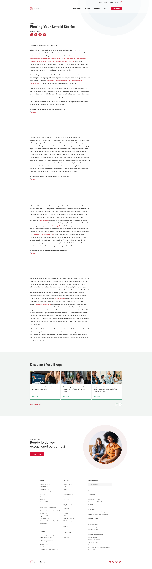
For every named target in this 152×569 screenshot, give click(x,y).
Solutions (87, 8)
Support (106, 2)
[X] (31, 34)
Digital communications (94, 532)
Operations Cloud (44, 518)
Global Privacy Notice (94, 499)
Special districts (44, 486)
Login (116, 2)
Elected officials (44, 502)
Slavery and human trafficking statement (99, 512)
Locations (66, 537)
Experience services (68, 518)
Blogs (64, 486)
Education (42, 494)
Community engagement (95, 527)
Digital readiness (92, 537)
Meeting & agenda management (48, 535)
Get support (66, 535)
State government (45, 489)
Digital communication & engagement (46, 541)
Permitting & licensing (45, 547)
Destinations (43, 499)
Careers (100, 2)
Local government (45, 484)
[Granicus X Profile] (120, 562)
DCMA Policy (91, 509)
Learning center (67, 484)
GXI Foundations (44, 526)
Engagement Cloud (45, 516)
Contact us (66, 530)
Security (90, 507)
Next (120, 404)
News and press (67, 511)
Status (111, 2)
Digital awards (67, 516)
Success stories (67, 497)
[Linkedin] (40, 34)
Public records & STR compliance (48, 549)
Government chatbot (94, 539)
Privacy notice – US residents (96, 502)
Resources (97, 8)
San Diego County (58, 226)
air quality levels (60, 298)
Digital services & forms (46, 537)
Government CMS (93, 542)
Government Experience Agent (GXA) (50, 521)
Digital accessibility (93, 529)
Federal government (45, 491)
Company (66, 508)
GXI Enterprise (43, 523)
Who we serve (77, 8)
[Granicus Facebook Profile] (110, 562)
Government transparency (95, 544)
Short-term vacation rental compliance (99, 547)
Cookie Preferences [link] (34, 567)
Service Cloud (43, 513)
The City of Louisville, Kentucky (43, 234)
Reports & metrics (68, 494)
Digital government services (95, 534)
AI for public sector (93, 522)
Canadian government (46, 497)
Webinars (65, 499)
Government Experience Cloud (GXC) (50, 511)
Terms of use (91, 497)
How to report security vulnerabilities (98, 514)
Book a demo (116, 8)
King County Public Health (42, 304)
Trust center (91, 494)
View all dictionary (93, 550)
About (105, 8)
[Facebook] (35, 34)
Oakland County (43, 220)
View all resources (35, 404)
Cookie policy (91, 504)
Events (65, 489)
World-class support (68, 521)
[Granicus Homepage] (37, 8)
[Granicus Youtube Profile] (113, 562)
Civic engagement (93, 524)
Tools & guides (67, 491)
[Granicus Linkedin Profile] (116, 562)
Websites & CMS (44, 544)
